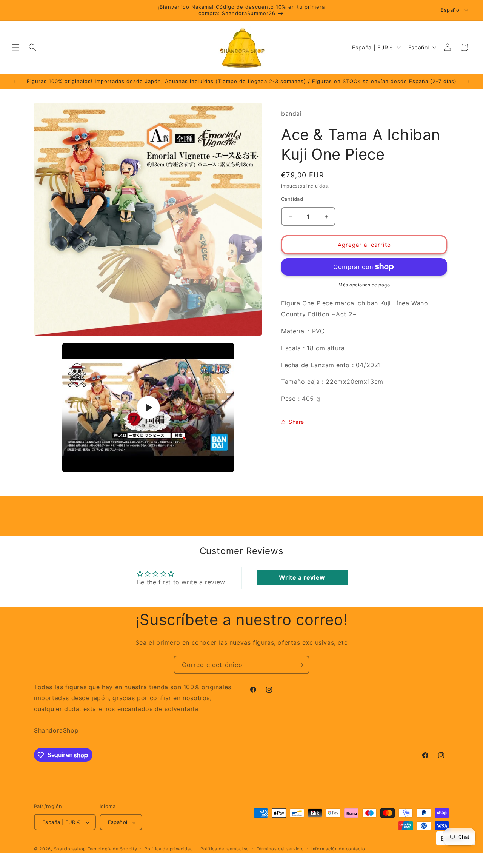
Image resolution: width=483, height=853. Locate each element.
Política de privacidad (169, 848)
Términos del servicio (280, 848)
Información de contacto (338, 848)
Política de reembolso (224, 848)
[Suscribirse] (300, 665)
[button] (16, 47)
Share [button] (296, 422)
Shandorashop (70, 849)
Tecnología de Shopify (112, 849)
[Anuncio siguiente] (468, 81)
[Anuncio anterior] (14, 81)
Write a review (302, 577)
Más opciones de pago (364, 285)
